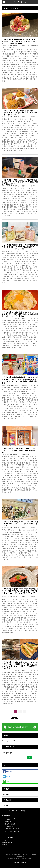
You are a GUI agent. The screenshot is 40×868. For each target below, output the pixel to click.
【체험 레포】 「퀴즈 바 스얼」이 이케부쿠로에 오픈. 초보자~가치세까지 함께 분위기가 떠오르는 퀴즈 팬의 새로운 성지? (20, 182)
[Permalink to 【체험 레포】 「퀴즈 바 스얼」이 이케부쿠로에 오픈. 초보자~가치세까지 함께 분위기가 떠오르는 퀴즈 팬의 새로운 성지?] (20, 167)
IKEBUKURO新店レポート (14, 45)
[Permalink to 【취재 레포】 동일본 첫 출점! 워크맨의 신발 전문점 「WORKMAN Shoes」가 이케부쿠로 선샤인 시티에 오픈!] (20, 509)
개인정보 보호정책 (7, 842)
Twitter (8, 776)
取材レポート (25, 45)
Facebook (9, 771)
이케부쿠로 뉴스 (33, 45)
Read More (5, 794)
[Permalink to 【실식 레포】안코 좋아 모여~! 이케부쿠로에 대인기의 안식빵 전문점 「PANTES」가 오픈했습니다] (20, 232)
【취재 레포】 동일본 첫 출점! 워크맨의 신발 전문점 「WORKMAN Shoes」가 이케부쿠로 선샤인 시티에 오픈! (20, 524)
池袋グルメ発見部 (10, 824)
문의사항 (4, 845)
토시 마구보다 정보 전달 (12, 831)
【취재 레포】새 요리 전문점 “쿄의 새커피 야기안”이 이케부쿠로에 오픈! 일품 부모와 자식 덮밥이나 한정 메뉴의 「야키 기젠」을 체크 (20, 314)
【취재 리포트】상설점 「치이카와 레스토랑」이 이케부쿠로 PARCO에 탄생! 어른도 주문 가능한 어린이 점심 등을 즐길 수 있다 (20, 113)
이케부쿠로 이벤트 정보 (8, 47)
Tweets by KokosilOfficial (9, 741)
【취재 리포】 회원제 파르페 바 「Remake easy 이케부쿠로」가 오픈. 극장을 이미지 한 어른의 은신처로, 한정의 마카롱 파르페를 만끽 (19, 41)
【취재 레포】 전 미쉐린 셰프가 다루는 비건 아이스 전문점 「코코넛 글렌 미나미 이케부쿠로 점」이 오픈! (19, 450)
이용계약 (4, 840)
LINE (7, 781)
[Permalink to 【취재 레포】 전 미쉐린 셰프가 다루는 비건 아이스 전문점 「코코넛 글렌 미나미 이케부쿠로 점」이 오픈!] (20, 436)
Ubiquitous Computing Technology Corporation (23, 854)
